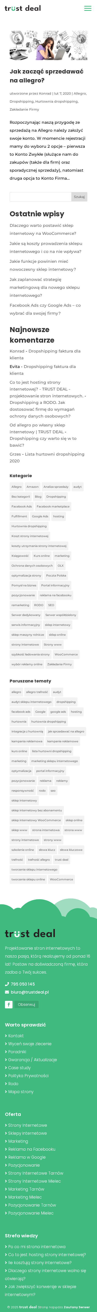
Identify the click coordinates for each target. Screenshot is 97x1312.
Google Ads (40, 516)
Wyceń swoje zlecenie (30, 1044)
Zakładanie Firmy (24, 109)
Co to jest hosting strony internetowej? (47, 1255)
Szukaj (79, 197)
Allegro (80, 93)
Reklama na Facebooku (31, 1149)
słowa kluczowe (71, 849)
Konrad (45, 93)
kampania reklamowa (27, 741)
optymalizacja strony (26, 575)
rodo (42, 790)
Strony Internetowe (27, 1125)
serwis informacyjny (26, 625)
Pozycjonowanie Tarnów (32, 1205)
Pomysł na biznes (24, 585)
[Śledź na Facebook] (8, 1004)
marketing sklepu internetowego (54, 761)
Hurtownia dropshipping (56, 101)
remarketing (20, 605)
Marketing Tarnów (26, 1189)
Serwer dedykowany (26, 615)
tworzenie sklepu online (28, 879)
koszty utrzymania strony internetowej (39, 546)
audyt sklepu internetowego (32, 702)
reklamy (62, 780)
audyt (77, 486)
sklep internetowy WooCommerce (36, 820)
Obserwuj (26, 1004)
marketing (62, 555)
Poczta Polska (56, 575)
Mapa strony (20, 1092)
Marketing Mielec (25, 1197)
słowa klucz (47, 849)
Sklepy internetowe (27, 1133)
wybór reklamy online (27, 664)
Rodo (13, 1084)
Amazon (33, 486)
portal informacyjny (50, 771)
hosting (58, 516)
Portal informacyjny (55, 585)
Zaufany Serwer (77, 1307)
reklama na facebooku (55, 595)
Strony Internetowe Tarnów (35, 1173)
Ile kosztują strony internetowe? (40, 1263)
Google (40, 711)
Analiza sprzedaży (56, 486)
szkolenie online (23, 849)
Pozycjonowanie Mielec (30, 1213)
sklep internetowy (57, 625)
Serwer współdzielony (60, 615)
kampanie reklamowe (62, 741)
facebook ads (21, 711)
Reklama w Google (27, 1157)
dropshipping (66, 702)
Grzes (15, 454)
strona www (73, 830)
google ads (58, 711)
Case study (19, 1068)
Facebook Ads (22, 506)
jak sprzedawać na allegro (66, 731)
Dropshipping (22, 101)
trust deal (61, 859)
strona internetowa (46, 830)
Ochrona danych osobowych (32, 565)
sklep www (19, 830)
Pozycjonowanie (24, 1165)
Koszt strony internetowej (30, 536)
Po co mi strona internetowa (36, 1247)
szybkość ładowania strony (31, 654)
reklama (45, 780)
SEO (51, 605)
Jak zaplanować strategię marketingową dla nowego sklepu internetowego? (45, 287)
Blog (38, 496)
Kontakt (16, 1036)
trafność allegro (39, 859)
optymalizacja (21, 771)
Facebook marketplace (53, 506)
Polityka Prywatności (28, 1076)
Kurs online (42, 555)
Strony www (53, 644)
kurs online (19, 751)
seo (53, 790)
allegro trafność (37, 692)
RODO (38, 605)
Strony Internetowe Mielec (34, 1181)
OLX (61, 565)
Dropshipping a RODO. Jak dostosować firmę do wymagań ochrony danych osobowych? (42, 409)
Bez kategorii (21, 496)
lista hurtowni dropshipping (51, 751)
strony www (52, 840)
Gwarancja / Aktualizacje (32, 1060)
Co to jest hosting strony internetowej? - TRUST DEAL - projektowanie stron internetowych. (46, 389)
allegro (16, 692)
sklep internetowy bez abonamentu (37, 810)
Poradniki (17, 1052)
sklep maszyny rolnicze (28, 634)
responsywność (23, 790)
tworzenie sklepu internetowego (34, 869)
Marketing (18, 1141)
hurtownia (19, 721)
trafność (17, 859)
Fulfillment (19, 516)
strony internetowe (25, 644)
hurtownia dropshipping (48, 721)
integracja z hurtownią (27, 731)
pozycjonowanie (23, 595)
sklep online (57, 634)
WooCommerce (66, 654)
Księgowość (20, 555)
